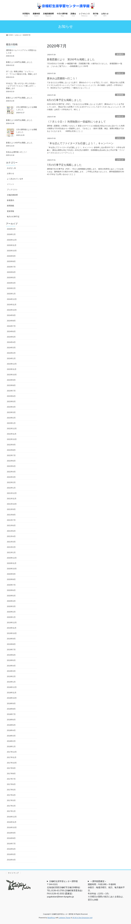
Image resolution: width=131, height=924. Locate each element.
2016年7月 (11, 844)
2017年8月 (11, 773)
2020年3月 (11, 606)
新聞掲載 (10, 206)
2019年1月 (11, 682)
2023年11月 (11, 369)
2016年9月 (11, 833)
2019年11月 (11, 628)
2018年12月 (12, 687)
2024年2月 (11, 353)
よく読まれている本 (15, 179)
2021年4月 (11, 536)
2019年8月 (11, 644)
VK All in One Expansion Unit (82, 918)
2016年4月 (11, 860)
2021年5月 (11, 531)
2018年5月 (11, 725)
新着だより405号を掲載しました (19, 143)
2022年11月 (11, 434)
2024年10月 (12, 310)
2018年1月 (11, 746)
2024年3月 (11, 348)
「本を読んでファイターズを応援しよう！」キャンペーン (80, 143)
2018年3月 (11, 736)
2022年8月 (11, 450)
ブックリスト (12, 190)
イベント (10, 184)
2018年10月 (12, 698)
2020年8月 (11, 579)
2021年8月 (11, 515)
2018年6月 (11, 720)
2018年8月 (11, 709)
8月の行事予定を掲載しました (64, 100)
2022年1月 (11, 488)
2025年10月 (12, 251)
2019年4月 (11, 666)
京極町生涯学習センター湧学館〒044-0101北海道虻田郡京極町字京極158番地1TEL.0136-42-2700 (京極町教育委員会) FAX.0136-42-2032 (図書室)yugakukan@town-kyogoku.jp (65, 889)
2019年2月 (11, 676)
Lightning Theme (64, 918)
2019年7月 (11, 650)
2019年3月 (11, 671)
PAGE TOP (125, 894)
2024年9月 (11, 315)
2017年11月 (11, 757)
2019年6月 (11, 655)
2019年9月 (11, 639)
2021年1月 (11, 552)
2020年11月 (11, 563)
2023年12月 (12, 364)
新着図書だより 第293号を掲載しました (71, 59)
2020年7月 (11, 585)
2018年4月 (11, 730)
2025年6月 (11, 272)
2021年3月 (11, 542)
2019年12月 (12, 623)
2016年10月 (12, 827)
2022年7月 (11, 455)
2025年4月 (11, 283)
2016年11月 (11, 822)
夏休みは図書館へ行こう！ (62, 78)
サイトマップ (13, 873)
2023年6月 (11, 396)
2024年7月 (11, 326)
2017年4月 (11, 795)
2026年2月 (11, 229)
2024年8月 (11, 321)
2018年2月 (11, 741)
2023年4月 (11, 407)
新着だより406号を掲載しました (19, 120)
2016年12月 (12, 817)
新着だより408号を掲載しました (19, 62)
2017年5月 (11, 790)
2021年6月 (11, 525)
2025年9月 (11, 256)
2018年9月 (11, 703)
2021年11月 (11, 499)
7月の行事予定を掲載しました (64, 164)
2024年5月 (11, 337)
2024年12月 (12, 299)
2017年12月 (12, 752)
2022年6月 (11, 461)
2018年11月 (11, 693)
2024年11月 (11, 305)
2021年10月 (12, 504)
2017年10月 (12, 763)
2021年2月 (11, 547)
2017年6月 (11, 784)
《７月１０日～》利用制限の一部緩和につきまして (76, 121)
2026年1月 (11, 234)
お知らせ (120, 73)
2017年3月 (11, 800)
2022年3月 (11, 477)
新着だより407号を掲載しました (19, 98)
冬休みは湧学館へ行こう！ (17, 152)
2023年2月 (11, 418)
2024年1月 (11, 358)
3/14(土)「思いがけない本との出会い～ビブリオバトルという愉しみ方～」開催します (21, 85)
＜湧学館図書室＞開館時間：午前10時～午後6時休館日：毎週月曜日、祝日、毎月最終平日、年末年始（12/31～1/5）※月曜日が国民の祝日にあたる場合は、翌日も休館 (106, 890)
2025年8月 (11, 261)
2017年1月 (11, 811)
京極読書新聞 (12, 195)
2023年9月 (11, 380)
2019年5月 (11, 660)
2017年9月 (11, 768)
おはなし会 (11, 168)
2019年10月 (12, 633)
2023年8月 (11, 385)
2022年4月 (11, 472)
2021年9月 (11, 509)
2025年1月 (11, 294)
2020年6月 (11, 590)
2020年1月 (11, 617)
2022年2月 (11, 482)
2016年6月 (11, 849)
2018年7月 (11, 714)
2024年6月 (11, 331)
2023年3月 (11, 412)
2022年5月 (11, 466)
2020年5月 (11, 596)
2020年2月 (11, 612)
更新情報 (120, 95)
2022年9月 (11, 445)
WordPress (51, 918)
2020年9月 (11, 574)
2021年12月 (12, 493)
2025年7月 (11, 267)
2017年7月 (11, 779)
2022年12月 (12, 428)
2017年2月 (11, 806)
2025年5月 (11, 277)
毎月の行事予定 (13, 217)
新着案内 (120, 54)
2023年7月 (11, 391)
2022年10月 (12, 439)
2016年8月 (11, 838)
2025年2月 (11, 288)
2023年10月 (12, 375)
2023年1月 (11, 423)
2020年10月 (12, 569)
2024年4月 (11, 342)
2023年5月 (11, 401)
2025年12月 (12, 240)
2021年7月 (11, 520)
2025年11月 (11, 245)
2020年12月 (12, 558)
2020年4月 (11, 601)
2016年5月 (11, 854)
